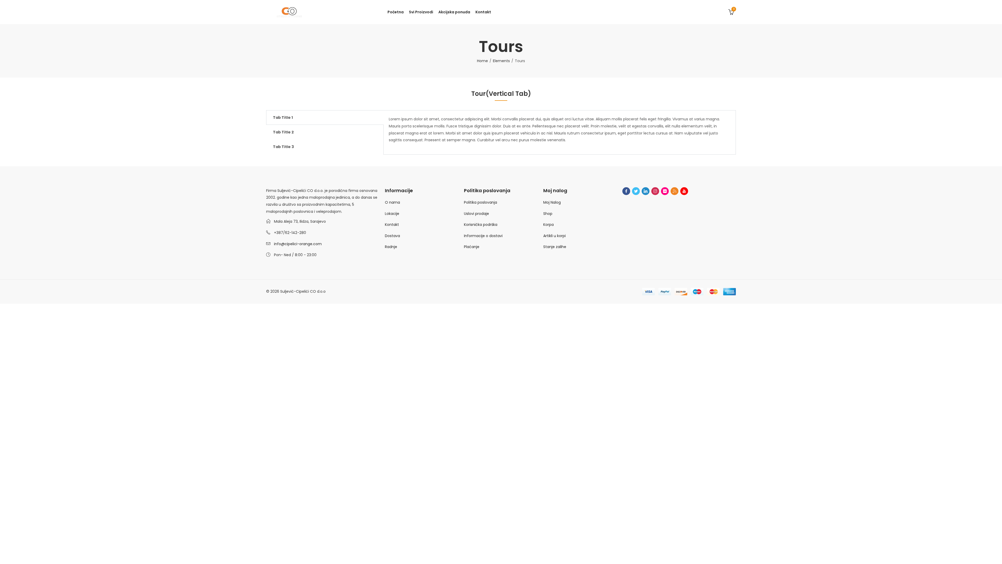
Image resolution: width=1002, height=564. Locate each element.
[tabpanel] (560, 132)
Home (482, 60)
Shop (547, 213)
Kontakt (392, 224)
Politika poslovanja (480, 202)
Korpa (548, 224)
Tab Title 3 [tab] (283, 146)
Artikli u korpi (554, 235)
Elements (501, 60)
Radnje (391, 246)
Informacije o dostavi (483, 235)
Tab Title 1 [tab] (283, 117)
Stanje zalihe (554, 246)
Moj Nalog (552, 202)
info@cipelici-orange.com (298, 243)
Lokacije (392, 213)
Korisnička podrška (480, 224)
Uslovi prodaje (476, 213)
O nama (392, 202)
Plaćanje (471, 246)
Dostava (392, 235)
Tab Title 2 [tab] (283, 132)
